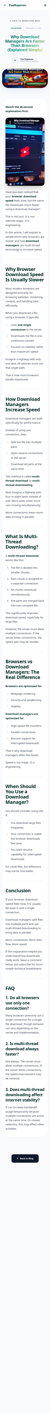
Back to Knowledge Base (26, 21)
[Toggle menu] (45, 5)
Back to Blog (26, 1158)
